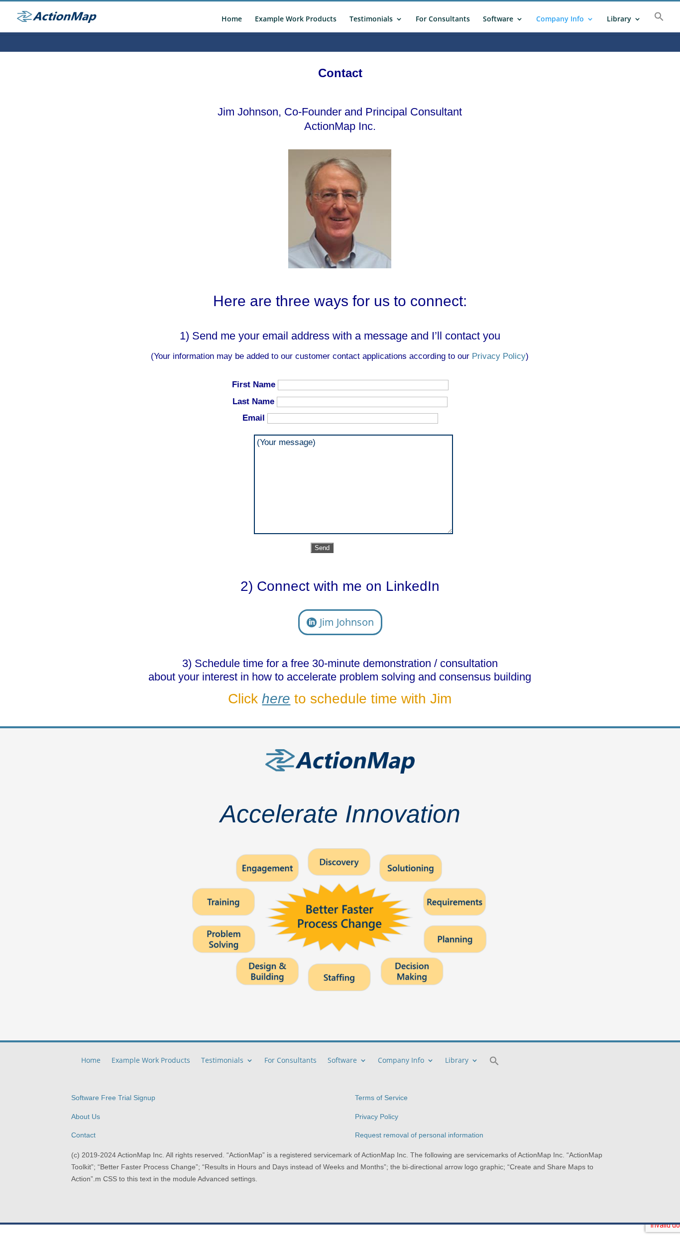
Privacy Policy (499, 356)
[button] (659, 21)
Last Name (254, 401)
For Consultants (443, 19)
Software (498, 19)
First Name (255, 384)
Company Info (560, 19)
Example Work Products (296, 19)
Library (619, 19)
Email (254, 418)
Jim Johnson (347, 622)
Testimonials (371, 19)
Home (232, 19)
